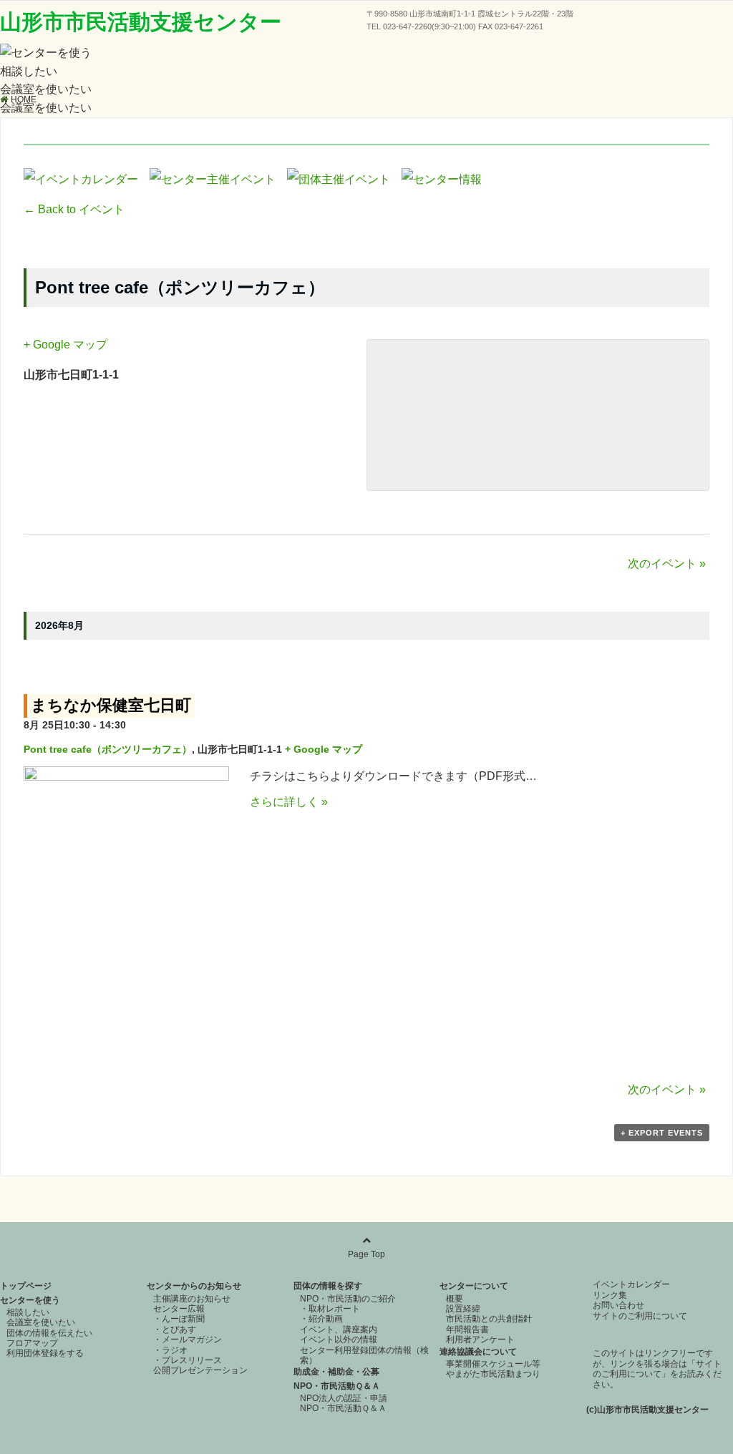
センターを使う (30, 1300)
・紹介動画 (321, 1319)
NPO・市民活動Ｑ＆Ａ (336, 1386)
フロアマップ (32, 1343)
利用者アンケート (480, 1340)
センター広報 (179, 1309)
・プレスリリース (187, 1360)
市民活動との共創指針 (489, 1319)
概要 (454, 1299)
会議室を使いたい (46, 89)
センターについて (474, 1286)
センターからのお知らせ (194, 1286)
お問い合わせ (618, 1305)
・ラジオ (170, 1350)
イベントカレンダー (631, 1284)
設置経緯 (463, 1309)
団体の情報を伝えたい (49, 1333)
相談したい (28, 71)
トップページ (26, 1286)
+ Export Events (662, 1132)
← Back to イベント (74, 209)
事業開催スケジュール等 (493, 1364)
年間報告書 (467, 1329)
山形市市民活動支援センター (140, 22)
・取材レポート (330, 1309)
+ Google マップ (65, 344)
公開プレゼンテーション (200, 1370)
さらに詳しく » (289, 802)
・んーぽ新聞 (179, 1319)
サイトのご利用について (640, 1316)
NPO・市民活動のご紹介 (348, 1299)
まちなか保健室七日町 (111, 705)
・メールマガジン (187, 1340)
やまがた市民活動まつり (493, 1374)
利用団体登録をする (45, 1353)
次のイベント (667, 563)
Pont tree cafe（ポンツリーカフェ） (108, 749)
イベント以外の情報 (338, 1340)
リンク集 (610, 1295)
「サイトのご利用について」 (657, 1369)
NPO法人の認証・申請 (343, 1398)
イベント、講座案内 (338, 1329)
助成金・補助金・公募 (336, 1372)
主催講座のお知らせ (191, 1299)
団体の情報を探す (327, 1286)
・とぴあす (174, 1329)
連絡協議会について (478, 1352)
